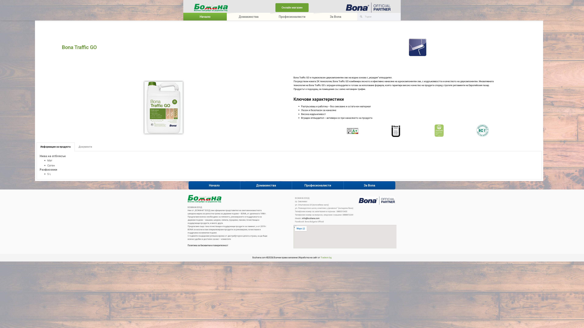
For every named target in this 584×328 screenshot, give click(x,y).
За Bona (369, 185)
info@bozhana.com (311, 218)
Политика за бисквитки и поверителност (208, 245)
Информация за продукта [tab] (55, 146)
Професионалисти (292, 17)
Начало (205, 17)
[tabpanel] (289, 165)
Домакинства (249, 17)
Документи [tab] (85, 146)
